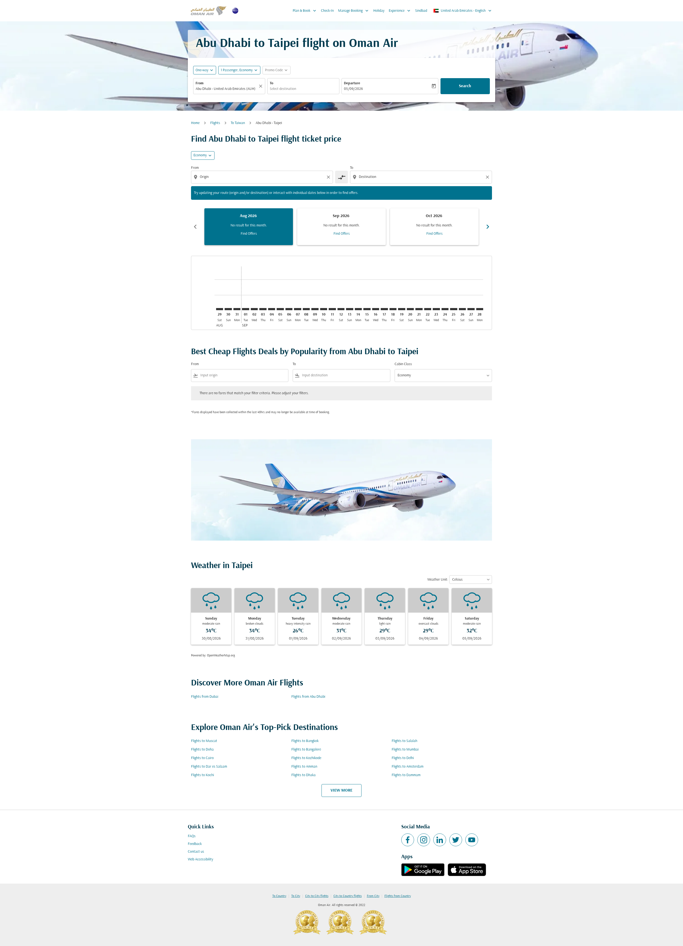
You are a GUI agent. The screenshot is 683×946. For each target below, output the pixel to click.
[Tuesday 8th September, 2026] (306, 309)
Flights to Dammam (406, 775)
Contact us (196, 852)
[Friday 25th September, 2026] (453, 309)
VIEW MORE (341, 790)
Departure (352, 83)
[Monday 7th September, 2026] (297, 309)
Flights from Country (397, 896)
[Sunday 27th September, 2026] (470, 309)
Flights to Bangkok (305, 741)
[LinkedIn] (439, 839)
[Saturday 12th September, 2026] (340, 309)
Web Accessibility (200, 859)
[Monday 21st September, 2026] (418, 309)
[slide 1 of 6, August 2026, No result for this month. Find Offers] (248, 226)
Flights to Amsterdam (407, 767)
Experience (400, 10)
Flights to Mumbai (405, 750)
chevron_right (487, 226)
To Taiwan (238, 123)
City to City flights (316, 896)
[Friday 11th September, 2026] (332, 309)
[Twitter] (455, 839)
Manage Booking (354, 10)
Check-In (327, 11)
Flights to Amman (304, 767)
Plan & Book (305, 10)
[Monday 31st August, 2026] (236, 309)
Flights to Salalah (404, 741)
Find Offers (249, 234)
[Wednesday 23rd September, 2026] (436, 309)
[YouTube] (471, 839)
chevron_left (195, 226)
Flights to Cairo (202, 758)
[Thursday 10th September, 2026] (323, 309)
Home (195, 123)
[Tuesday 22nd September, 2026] (427, 309)
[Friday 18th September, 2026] (393, 309)
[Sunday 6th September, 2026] (288, 309)
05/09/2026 (353, 89)
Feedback (195, 844)
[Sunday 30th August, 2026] (228, 309)
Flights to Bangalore (306, 750)
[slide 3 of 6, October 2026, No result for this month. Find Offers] (434, 226)
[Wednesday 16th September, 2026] (375, 309)
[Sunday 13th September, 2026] (349, 309)
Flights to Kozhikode (306, 758)
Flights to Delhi (403, 758)
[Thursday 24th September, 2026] (445, 309)
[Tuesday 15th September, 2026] (366, 309)
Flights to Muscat (204, 741)
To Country (279, 896)
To (271, 83)
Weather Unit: (437, 580)
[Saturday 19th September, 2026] (401, 309)
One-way (202, 70)
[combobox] (226, 89)
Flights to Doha (202, 750)
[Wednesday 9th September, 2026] (314, 309)
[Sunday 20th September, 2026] (410, 309)
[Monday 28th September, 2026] (479, 309)
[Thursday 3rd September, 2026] (262, 309)
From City (373, 896)
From (200, 83)
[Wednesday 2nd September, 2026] (254, 309)
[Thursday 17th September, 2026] (384, 309)
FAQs (192, 836)
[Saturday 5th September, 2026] (280, 309)
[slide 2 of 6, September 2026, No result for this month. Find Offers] (341, 226)
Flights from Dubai (204, 697)
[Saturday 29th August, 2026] (219, 309)
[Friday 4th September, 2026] (271, 309)
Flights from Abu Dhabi (308, 697)
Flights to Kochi (202, 775)
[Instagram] (423, 839)
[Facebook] (407, 839)
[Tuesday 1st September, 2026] (245, 309)
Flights (215, 123)
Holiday (378, 11)
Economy (200, 155)
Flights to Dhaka (303, 775)
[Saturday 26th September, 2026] (462, 309)
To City (295, 896)
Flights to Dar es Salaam (209, 767)
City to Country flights (347, 896)
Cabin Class (403, 364)
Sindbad (421, 11)
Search (465, 86)
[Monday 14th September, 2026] (358, 309)
